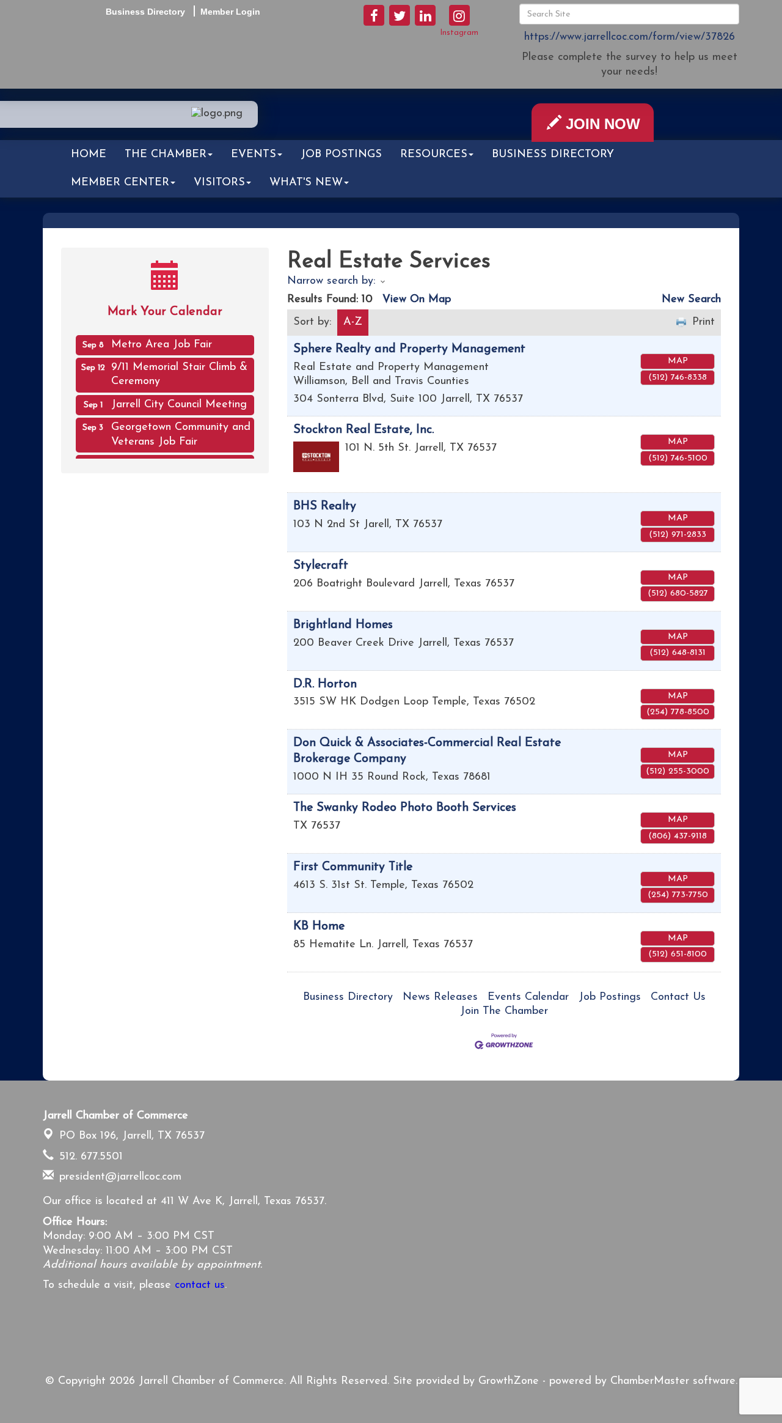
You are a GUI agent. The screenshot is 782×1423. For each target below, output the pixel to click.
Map (678, 361)
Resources (433, 154)
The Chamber (165, 154)
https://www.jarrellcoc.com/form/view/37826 (629, 37)
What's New (306, 182)
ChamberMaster (649, 1381)
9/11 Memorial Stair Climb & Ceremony (179, 369)
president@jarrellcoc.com (118, 1177)
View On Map (416, 299)
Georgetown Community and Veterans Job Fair (180, 429)
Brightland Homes (343, 625)
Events (253, 154)
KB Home (319, 926)
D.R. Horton (325, 684)
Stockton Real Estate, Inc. (363, 430)
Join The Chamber (504, 1011)
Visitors (219, 182)
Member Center (120, 182)
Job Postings (341, 154)
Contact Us (678, 997)
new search (691, 299)
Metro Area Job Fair (161, 339)
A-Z (352, 322)
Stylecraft (320, 566)
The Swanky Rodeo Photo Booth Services (404, 808)
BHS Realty (324, 506)
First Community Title (352, 867)
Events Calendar (528, 997)
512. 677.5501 (89, 1156)
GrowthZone (508, 1381)
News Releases (440, 997)
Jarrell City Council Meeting (179, 399)
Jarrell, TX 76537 (132, 1136)
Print (703, 322)
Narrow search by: (331, 281)
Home (88, 154)
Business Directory (553, 154)
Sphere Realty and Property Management (409, 349)
